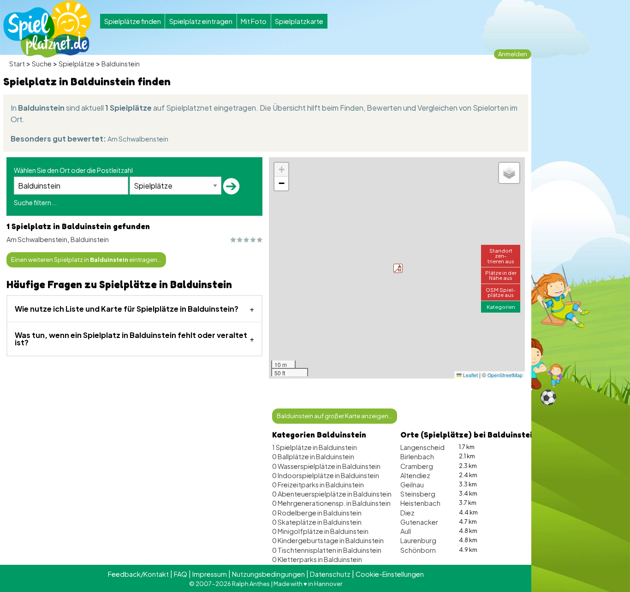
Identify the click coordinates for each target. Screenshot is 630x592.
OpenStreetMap (505, 375)
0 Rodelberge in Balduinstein (317, 513)
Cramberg (416, 466)
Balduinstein (120, 63)
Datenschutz (330, 574)
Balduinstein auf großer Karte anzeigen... (334, 416)
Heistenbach (420, 503)
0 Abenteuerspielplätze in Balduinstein (332, 494)
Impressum (209, 574)
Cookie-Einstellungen (390, 574)
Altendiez (415, 475)
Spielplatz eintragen (200, 21)
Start (17, 63)
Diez (407, 513)
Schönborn (418, 550)
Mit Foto (254, 21)
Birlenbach (417, 456)
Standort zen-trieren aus (500, 255)
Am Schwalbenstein (137, 139)
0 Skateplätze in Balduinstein (317, 522)
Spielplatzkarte (299, 21)
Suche (42, 63)
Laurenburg (418, 540)
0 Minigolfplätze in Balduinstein (320, 531)
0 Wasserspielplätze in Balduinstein (326, 466)
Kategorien (501, 306)
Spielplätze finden (132, 21)
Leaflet (470, 375)
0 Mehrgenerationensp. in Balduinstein (331, 503)
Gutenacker (419, 522)
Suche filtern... (35, 202)
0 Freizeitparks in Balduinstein (318, 484)
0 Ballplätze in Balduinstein (313, 456)
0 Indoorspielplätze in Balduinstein (325, 475)
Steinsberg (417, 494)
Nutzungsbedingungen (268, 574)
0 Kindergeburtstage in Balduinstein (328, 540)
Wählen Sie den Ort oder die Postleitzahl (73, 170)
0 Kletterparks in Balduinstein (317, 559)
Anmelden (512, 54)
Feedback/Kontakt (138, 574)
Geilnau (412, 484)
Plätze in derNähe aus (501, 275)
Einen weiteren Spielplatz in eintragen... (86, 259)
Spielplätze (77, 63)
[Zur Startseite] (47, 29)
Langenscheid (422, 447)
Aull (405, 531)
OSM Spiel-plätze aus (501, 292)
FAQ (180, 574)
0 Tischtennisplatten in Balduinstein (326, 550)
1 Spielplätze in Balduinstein (314, 447)
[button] (398, 268)
